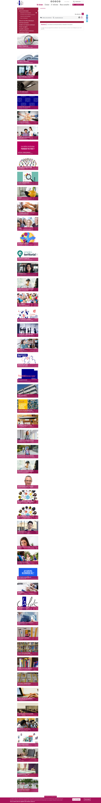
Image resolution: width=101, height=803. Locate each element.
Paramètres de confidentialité (50, 796)
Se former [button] (21, 9)
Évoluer (47, 5)
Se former (40, 5)
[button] (81, 17)
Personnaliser (87, 799)
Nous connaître (64, 5)
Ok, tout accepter (76, 799)
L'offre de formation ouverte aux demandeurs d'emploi (26, 31)
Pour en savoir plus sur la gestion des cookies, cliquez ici (22, 801)
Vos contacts (66, 1)
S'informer (54, 5)
